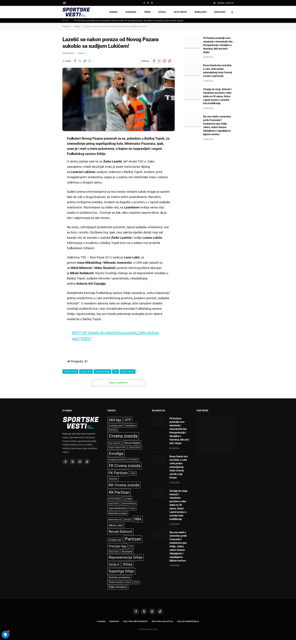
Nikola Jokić (116, 525)
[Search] (214, 3)
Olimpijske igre (115, 540)
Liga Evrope (113, 503)
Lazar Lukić (86, 371)
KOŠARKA (131, 12)
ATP (128, 420)
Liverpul (132, 508)
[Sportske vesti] (76, 12)
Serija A (114, 564)
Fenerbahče (133, 460)
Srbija (127, 564)
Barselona (131, 425)
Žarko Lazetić (127, 371)
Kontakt (114, 621)
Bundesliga (113, 430)
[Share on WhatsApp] (89, 60)
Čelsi (136, 582)
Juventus (113, 479)
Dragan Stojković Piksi (117, 448)
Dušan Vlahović (135, 448)
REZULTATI (220, 12)
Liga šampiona (117, 508)
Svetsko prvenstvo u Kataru (120, 582)
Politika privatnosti (135, 621)
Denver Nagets (132, 442)
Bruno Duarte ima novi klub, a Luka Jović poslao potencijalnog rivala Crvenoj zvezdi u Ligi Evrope (217, 70)
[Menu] (64, 3)
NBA (137, 519)
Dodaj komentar (118, 383)
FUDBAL (113, 12)
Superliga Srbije (102, 371)
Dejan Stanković (115, 443)
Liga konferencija (129, 503)
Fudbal (81, 53)
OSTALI (162, 12)
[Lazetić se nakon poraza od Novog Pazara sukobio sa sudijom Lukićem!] (118, 99)
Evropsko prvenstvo (117, 459)
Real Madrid (127, 552)
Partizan (133, 539)
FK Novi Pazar (70, 371)
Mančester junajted (118, 513)
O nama (101, 621)
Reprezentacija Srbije (125, 557)
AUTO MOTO (180, 12)
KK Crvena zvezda (124, 485)
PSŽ (131, 547)
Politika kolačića (162, 621)
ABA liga (115, 420)
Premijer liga (117, 546)
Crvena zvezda (123, 436)
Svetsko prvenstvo (119, 577)
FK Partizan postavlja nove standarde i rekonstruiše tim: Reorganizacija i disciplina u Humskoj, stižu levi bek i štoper (129, 20)
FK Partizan (118, 473)
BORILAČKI (200, 12)
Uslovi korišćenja (188, 621)
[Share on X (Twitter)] (80, 60)
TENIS (147, 12)
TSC (115, 371)
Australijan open (116, 425)
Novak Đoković (120, 532)
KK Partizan (119, 492)
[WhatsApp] (52, 170)
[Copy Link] (84, 60)
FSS (133, 473)
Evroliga (116, 453)
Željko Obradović (118, 587)
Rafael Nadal (113, 552)
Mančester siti (115, 519)
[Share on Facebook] (75, 60)
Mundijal (127, 520)
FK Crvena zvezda (124, 465)
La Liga (127, 498)
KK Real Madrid (114, 499)
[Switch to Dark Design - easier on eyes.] (232, 12)
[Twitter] (52, 154)
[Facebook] (52, 146)
